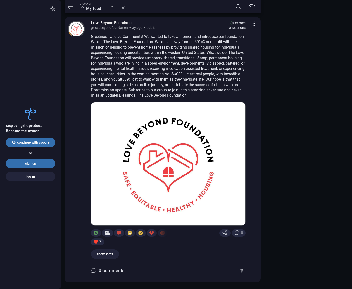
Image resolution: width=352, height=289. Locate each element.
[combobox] (97, 8)
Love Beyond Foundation (112, 23)
